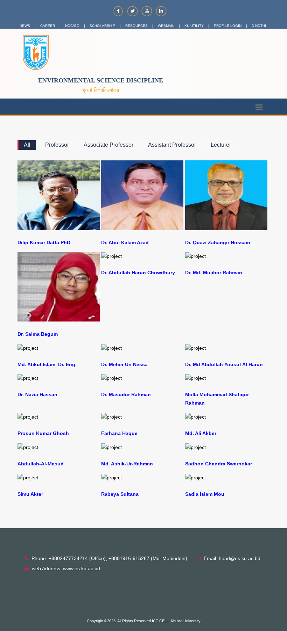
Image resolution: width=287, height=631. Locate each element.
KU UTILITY (194, 26)
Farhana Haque (119, 433)
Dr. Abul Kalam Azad (125, 242)
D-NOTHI (259, 26)
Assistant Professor (172, 145)
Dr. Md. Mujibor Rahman (213, 272)
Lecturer (221, 145)
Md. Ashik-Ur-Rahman (127, 463)
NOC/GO (72, 26)
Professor (57, 145)
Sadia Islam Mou (204, 494)
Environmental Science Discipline (100, 80)
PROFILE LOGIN (227, 26)
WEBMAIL (166, 26)
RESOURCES (136, 26)
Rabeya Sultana (120, 494)
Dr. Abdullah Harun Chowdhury (138, 272)
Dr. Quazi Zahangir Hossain (217, 242)
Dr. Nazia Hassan (37, 394)
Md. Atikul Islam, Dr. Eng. (47, 364)
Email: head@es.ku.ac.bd (232, 558)
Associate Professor (108, 145)
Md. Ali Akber (200, 433)
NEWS (25, 26)
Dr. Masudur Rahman (126, 394)
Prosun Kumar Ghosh (43, 433)
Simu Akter (30, 494)
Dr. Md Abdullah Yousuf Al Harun (224, 364)
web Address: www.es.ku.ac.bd (66, 568)
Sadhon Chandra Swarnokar (218, 463)
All (27, 145)
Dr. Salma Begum (38, 334)
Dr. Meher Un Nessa (124, 364)
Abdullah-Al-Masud (41, 463)
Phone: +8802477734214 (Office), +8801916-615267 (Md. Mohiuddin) (109, 558)
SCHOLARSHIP (102, 26)
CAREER (47, 26)
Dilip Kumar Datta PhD (44, 242)
